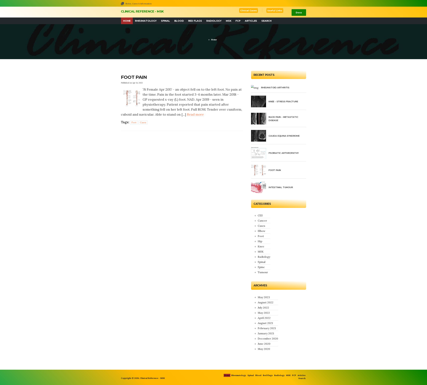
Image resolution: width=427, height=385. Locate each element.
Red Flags (195, 20)
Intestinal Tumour (281, 187)
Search (266, 20)
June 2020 (264, 343)
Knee (261, 246)
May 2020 (264, 349)
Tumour (263, 272)
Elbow (261, 231)
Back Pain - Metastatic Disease (283, 119)
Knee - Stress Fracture (283, 101)
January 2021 (266, 333)
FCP (238, 20)
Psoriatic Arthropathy (284, 153)
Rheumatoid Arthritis (275, 87)
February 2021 (267, 328)
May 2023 (264, 297)
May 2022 (264, 312)
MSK (228, 20)
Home (127, 20)
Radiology (214, 20)
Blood (179, 20)
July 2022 (263, 307)
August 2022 (265, 302)
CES (260, 215)
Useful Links (274, 10)
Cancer (262, 220)
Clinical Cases (248, 10)
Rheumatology (146, 20)
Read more (195, 114)
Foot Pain (134, 77)
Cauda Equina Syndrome (284, 135)
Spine (261, 267)
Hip (260, 241)
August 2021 (265, 323)
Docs (299, 12)
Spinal (165, 20)
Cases (143, 122)
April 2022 (264, 318)
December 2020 (268, 338)
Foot (133, 122)
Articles (251, 20)
